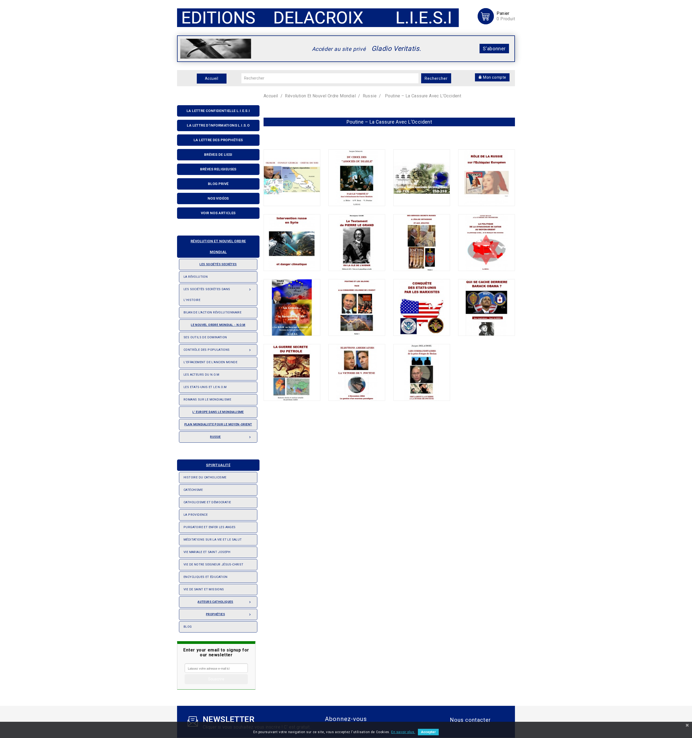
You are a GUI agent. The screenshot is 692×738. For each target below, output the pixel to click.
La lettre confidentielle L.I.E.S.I (218, 111)
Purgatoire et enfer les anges (210, 527)
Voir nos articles (218, 213)
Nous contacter (470, 720)
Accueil (211, 78)
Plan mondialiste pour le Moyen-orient (218, 424)
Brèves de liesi (218, 155)
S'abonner (494, 48)
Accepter (428, 732)
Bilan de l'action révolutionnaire (212, 312)
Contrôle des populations (218, 350)
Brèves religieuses (218, 169)
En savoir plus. (403, 732)
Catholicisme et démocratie (207, 502)
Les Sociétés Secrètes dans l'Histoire (218, 294)
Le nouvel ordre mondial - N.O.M (218, 325)
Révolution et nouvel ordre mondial (218, 246)
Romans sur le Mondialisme (207, 399)
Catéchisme (193, 490)
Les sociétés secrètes (218, 264)
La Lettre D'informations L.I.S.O (218, 125)
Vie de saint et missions (204, 589)
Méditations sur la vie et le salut (213, 539)
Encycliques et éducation (206, 577)
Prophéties (229, 615)
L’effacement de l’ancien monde (210, 362)
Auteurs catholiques (225, 602)
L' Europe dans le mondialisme (218, 412)
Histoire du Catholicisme (205, 477)
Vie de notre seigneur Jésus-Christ (214, 564)
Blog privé (218, 184)
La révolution (196, 277)
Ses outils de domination (205, 337)
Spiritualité (218, 465)
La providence (196, 515)
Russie (231, 437)
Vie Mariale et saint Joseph (207, 552)
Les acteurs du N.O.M (201, 374)
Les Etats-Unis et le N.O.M (205, 387)
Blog (188, 626)
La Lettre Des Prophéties (218, 140)
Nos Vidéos (218, 198)
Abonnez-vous (346, 719)
